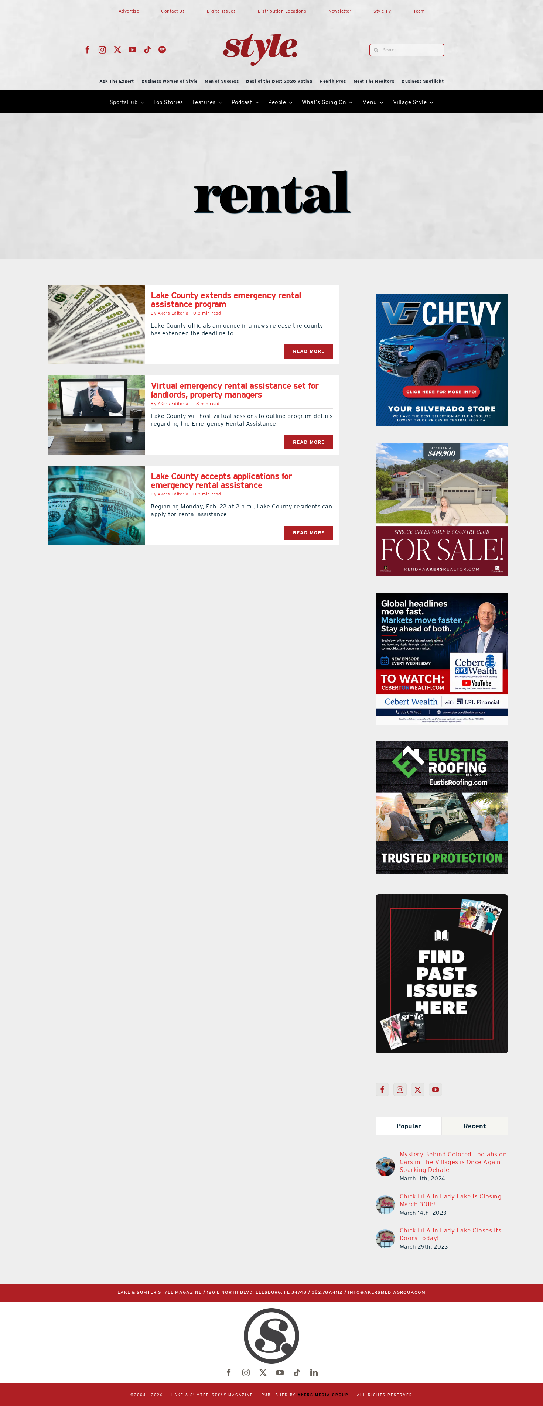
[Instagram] (400, 1089)
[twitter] (118, 50)
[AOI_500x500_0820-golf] (442, 597)
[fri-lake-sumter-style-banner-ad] (442, 298)
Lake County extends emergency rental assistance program (226, 299)
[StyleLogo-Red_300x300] (260, 16)
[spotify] (162, 50)
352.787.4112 (327, 1292)
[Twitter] (418, 1089)
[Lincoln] (442, 746)
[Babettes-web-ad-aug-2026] (442, 448)
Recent (474, 1126)
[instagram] (102, 50)
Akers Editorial (174, 313)
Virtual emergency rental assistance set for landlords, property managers (234, 390)
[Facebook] (382, 1089)
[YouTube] (436, 1089)
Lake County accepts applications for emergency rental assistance (221, 480)
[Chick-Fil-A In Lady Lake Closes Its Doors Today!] (385, 1233)
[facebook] (88, 50)
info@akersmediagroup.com (387, 1292)
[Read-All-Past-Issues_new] (442, 897)
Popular (408, 1126)
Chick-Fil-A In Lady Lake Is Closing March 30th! (451, 1200)
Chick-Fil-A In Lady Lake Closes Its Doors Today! (451, 1234)
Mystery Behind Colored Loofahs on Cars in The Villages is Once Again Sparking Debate (453, 1161)
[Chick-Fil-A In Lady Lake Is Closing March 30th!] (385, 1199)
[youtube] (132, 50)
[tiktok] (147, 50)
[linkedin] (314, 1372)
